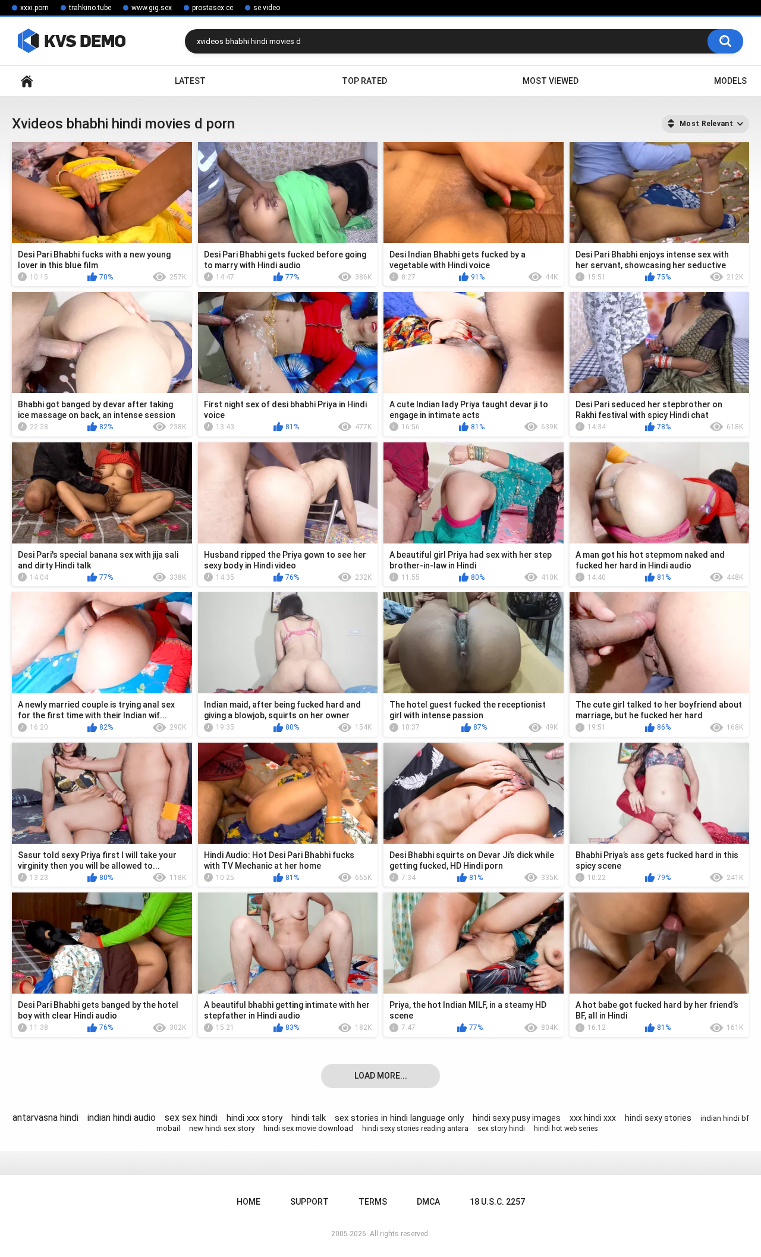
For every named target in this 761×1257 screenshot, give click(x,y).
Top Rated (364, 81)
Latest (190, 81)
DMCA (428, 1201)
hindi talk (308, 1118)
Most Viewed (550, 81)
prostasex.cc (212, 8)
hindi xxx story (254, 1118)
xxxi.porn (34, 8)
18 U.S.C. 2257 (497, 1201)
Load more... (380, 1075)
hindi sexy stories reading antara (415, 1128)
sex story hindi (501, 1128)
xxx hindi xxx (593, 1118)
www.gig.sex (151, 8)
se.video (266, 8)
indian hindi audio (121, 1117)
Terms (373, 1201)
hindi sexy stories (658, 1118)
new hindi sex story (221, 1128)
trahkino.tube (90, 8)
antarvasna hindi (45, 1117)
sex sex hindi (191, 1117)
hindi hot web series (566, 1128)
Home (27, 81)
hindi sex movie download (308, 1128)
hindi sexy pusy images (517, 1118)
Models (730, 81)
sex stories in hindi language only (399, 1118)
